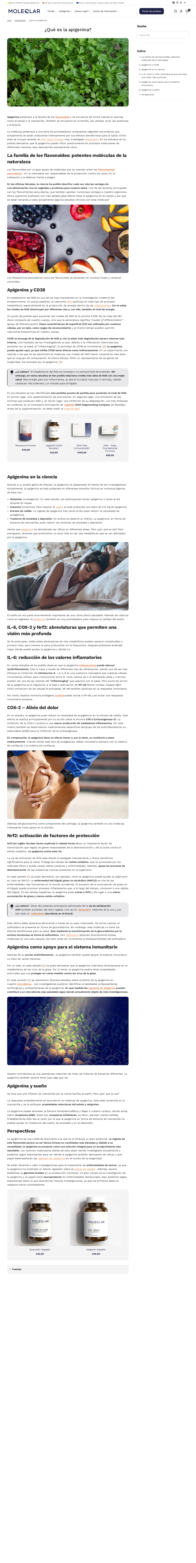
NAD (69, 301)
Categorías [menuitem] (64, 11)
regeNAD (69, 404)
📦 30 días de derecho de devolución (57, 3)
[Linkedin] (185, 2)
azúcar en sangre (84, 1169)
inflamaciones (87, 665)
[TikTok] (181, 2)
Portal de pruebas (151, 11)
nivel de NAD (71, 408)
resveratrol (91, 139)
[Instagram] (177, 2)
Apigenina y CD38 (150, 65)
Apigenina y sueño (150, 90)
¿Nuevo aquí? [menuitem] (81, 11)
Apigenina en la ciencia (152, 69)
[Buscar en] (175, 11)
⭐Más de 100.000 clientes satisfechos (23, 3)
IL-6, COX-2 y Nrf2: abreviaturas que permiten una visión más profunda (164, 75)
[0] (186, 11)
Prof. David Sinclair (52, 139)
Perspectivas (147, 94)
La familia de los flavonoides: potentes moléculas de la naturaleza (160, 58)
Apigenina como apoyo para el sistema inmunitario (160, 83)
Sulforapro (72, 935)
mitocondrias (102, 305)
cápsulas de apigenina (101, 988)
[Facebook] (173, 2)
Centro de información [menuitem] (105, 11)
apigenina (27, 529)
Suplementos (20, 20)
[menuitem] (24, 3)
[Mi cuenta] (181, 11)
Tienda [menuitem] (50, 11)
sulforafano (37, 913)
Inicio (9, 20)
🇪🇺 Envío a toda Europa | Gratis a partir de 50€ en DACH (100, 3)
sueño (59, 506)
